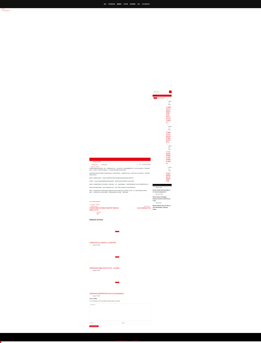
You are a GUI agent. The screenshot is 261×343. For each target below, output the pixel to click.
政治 (105, 4)
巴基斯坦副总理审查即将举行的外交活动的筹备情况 (106, 293)
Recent (155, 98)
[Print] (101, 166)
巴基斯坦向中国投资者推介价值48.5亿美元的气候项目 (168, 114)
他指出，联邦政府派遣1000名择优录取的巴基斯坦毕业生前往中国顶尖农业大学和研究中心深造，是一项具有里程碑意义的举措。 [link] (118, 190)
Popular (158, 98)
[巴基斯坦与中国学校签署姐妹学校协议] (159, 129)
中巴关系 (125, 4)
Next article (146, 206)
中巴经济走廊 (111, 4)
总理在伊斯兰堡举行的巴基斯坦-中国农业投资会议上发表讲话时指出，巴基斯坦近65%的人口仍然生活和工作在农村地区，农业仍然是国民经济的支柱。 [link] (119, 174)
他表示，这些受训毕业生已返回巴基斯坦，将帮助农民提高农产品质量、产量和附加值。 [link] (109, 192)
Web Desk (99, 212)
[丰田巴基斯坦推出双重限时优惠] (159, 170)
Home (3, 75)
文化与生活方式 (146, 4)
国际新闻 (119, 4)
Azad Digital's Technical (121, 340)
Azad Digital (135, 340)
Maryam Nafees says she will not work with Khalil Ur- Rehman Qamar (161, 207)
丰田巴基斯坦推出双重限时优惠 (168, 177)
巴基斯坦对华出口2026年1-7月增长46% (102, 243)
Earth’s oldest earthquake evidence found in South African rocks (161, 198)
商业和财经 (132, 4)
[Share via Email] (100, 166)
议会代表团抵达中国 (144, 208)
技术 (139, 4)
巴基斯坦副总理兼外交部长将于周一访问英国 (104, 268)
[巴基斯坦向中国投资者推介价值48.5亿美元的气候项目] (159, 104)
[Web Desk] (98, 164)
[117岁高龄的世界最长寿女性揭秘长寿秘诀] (159, 149)
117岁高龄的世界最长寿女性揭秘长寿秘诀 (168, 157)
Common (162, 98)
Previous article (93, 206)
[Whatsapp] (99, 166)
